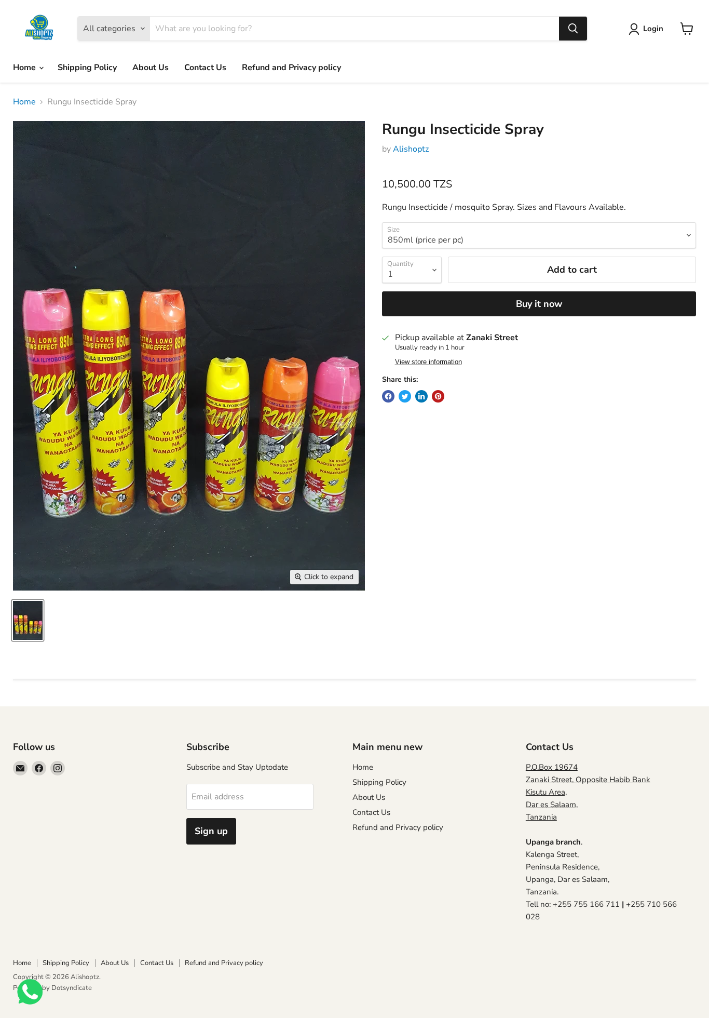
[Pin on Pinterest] (438, 396)
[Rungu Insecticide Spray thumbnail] (28, 620)
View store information (428, 362)
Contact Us (205, 67)
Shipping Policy (87, 67)
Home (25, 67)
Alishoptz (411, 149)
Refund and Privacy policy (291, 67)
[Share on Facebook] (388, 396)
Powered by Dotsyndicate (52, 988)
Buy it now (539, 304)
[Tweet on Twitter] (405, 396)
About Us (150, 67)
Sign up (211, 831)
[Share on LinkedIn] (421, 396)
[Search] (573, 29)
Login (653, 28)
